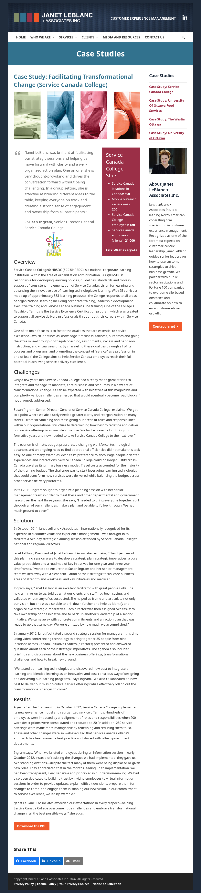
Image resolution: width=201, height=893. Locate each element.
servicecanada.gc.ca (121, 249)
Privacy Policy (24, 884)
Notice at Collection (106, 884)
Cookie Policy (46, 884)
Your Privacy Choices (74, 884)
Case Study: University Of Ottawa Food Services (166, 105)
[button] (183, 37)
